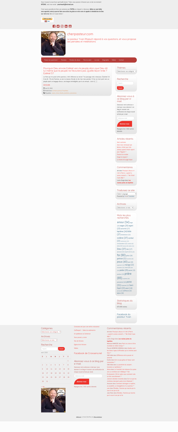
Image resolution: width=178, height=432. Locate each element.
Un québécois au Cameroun (82, 334)
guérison (121, 258)
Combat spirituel (57, 91)
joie (130, 262)
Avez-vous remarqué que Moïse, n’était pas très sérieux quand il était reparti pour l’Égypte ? (126, 148)
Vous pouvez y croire (80, 337)
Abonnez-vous (124, 124)
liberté (61, 93)
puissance (121, 282)
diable (131, 246)
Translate (131, 196)
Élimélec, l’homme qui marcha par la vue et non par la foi (121, 394)
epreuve (120, 252)
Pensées (63, 60)
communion (125, 241)
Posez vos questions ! (51, 60)
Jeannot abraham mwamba (115, 379)
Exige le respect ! (122, 157)
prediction (67, 93)
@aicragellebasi (98, 417)
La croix (96, 60)
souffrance (127, 291)
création (130, 243)
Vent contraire (121, 142)
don (129, 249)
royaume (125, 285)
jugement (120, 265)
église (120, 293)
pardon (124, 270)
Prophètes (65, 91)
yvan (108, 388)
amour (123, 222)
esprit (128, 252)
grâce (129, 255)
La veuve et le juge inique (124, 159)
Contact (121, 60)
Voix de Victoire (78, 341)
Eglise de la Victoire (80, 344)
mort (127, 267)
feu (132, 252)
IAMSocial (78, 417)
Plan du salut (87, 60)
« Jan (42, 387)
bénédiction (126, 235)
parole (131, 270)
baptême (122, 231)
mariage (129, 265)
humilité (130, 259)
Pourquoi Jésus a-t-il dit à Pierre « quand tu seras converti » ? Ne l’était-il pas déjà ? (126, 174)
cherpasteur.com (80, 34)
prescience (73, 93)
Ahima (109, 369)
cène (120, 246)
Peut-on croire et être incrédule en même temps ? (121, 344)
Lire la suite (46, 85)
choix (57, 93)
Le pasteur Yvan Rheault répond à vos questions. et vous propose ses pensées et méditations (101, 40)
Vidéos (114, 60)
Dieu (121, 248)
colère (122, 237)
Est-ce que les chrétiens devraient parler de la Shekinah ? (121, 380)
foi (121, 255)
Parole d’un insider (122, 154)
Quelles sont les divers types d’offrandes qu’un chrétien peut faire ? (122, 350)
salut (128, 288)
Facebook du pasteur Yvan (124, 315)
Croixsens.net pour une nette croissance (86, 326)
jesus (122, 261)
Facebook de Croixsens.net (88, 353)
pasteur (120, 274)
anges (124, 225)
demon (125, 246)
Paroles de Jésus (75, 60)
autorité (125, 229)
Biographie (105, 60)
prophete (126, 278)
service (119, 291)
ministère (120, 267)
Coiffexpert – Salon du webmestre (84, 330)
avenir (53, 93)
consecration (122, 243)
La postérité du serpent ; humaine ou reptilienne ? (119, 366)
